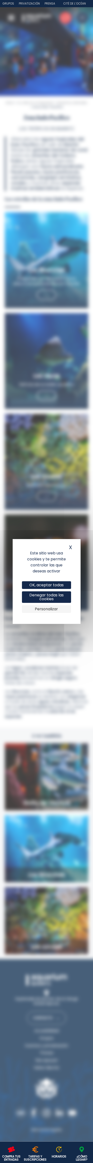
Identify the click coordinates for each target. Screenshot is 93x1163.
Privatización (29, 3)
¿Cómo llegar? (82, 1158)
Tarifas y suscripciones (35, 1158)
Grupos (8, 3)
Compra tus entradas (11, 1158)
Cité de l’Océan (74, 3)
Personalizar (46, 609)
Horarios (59, 1156)
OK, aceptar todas (46, 585)
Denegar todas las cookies (46, 597)
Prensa (50, 3)
